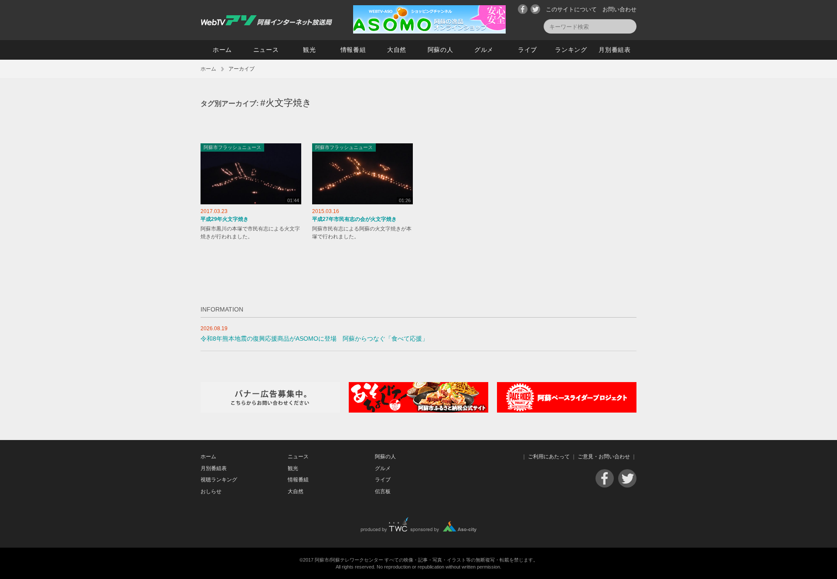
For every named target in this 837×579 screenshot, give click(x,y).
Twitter (535, 9)
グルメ (483, 49)
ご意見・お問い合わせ (604, 457)
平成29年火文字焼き (224, 219)
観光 (309, 49)
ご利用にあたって (549, 457)
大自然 (396, 49)
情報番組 (353, 49)
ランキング (571, 49)
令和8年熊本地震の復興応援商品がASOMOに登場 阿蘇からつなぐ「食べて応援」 (314, 338)
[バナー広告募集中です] (270, 410)
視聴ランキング (219, 480)
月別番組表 (615, 49)
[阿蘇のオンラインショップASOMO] (429, 31)
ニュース (266, 49)
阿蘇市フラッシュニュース (232, 147)
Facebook (522, 9)
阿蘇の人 (440, 49)
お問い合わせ (619, 9)
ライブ (527, 49)
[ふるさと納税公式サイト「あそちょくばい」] (418, 410)
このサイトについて (571, 9)
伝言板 (383, 491)
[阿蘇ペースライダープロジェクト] (566, 410)
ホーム (222, 49)
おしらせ (211, 491)
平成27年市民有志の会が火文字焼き (354, 219)
